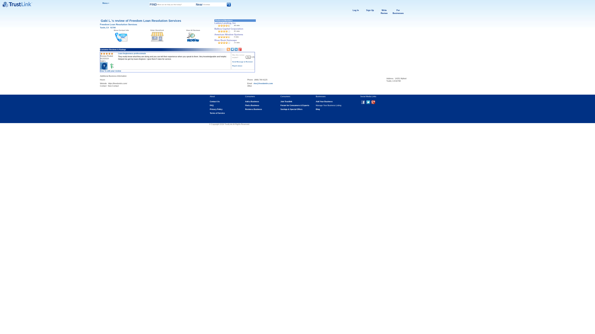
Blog (318, 109)
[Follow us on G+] (373, 102)
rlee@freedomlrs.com (263, 83)
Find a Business (252, 105)
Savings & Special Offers (291, 109)
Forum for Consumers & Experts (294, 105)
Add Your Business (324, 102)
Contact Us (215, 102)
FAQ (212, 105)
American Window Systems (228, 34)
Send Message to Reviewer (242, 62)
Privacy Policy (216, 109)
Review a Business (253, 109)
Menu (105, 3)
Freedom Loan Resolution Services (118, 24)
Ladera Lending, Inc (225, 23)
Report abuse (237, 66)
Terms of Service (217, 113)
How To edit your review (110, 71)
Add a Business (252, 102)
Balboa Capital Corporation (228, 29)
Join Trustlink (286, 102)
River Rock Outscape (225, 40)
